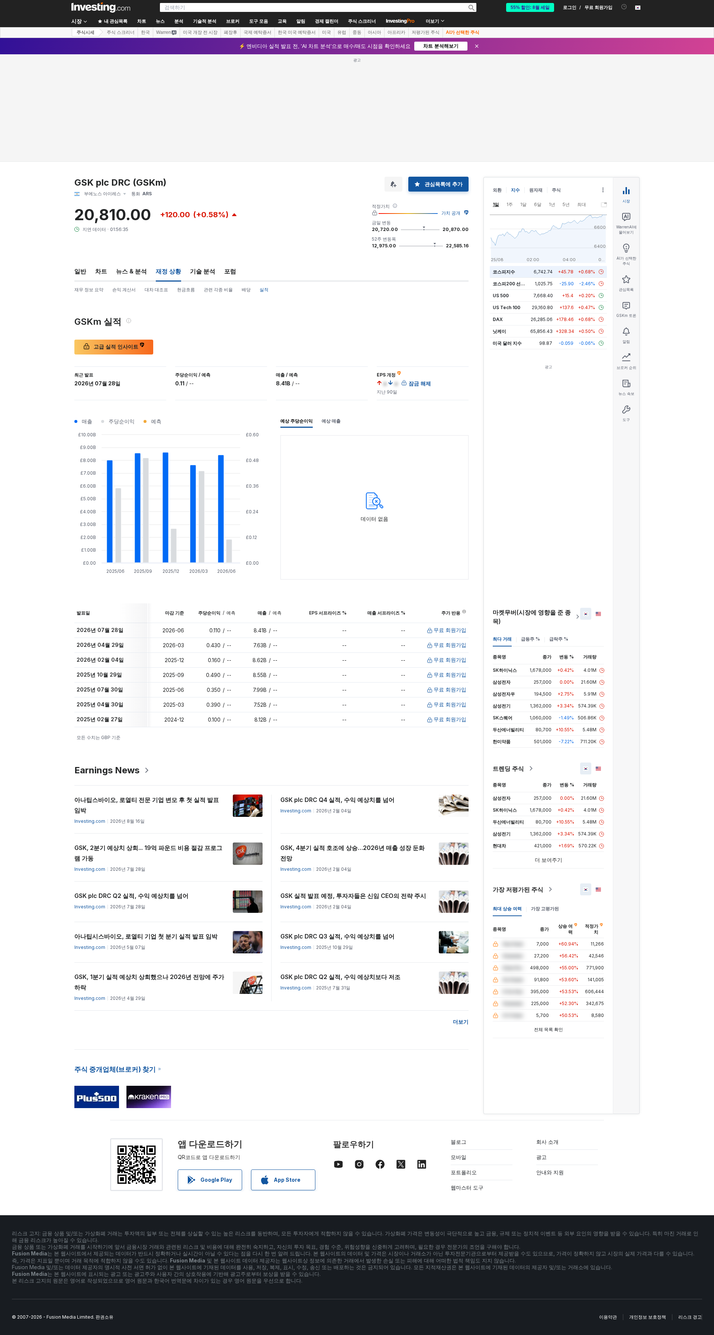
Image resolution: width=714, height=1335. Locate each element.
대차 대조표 (156, 289)
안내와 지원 (550, 1172)
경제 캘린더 (326, 21)
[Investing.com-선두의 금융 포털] (100, 7)
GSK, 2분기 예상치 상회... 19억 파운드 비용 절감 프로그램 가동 (148, 853)
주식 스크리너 (362, 21)
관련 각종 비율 (218, 289)
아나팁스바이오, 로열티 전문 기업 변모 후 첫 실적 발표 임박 (146, 805)
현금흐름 (186, 289)
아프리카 (396, 32)
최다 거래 (502, 639)
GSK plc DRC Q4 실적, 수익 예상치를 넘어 (337, 799)
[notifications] (624, 6)
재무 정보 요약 (88, 289)
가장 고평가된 (545, 908)
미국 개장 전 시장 (200, 32)
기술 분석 (202, 271)
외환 (497, 190)
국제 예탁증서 (257, 32)
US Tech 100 (506, 307)
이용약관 (608, 1317)
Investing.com (89, 821)
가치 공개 (450, 213)
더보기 (461, 1021)
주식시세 (85, 32)
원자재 (536, 190)
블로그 (458, 1142)
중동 (357, 32)
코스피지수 (504, 272)
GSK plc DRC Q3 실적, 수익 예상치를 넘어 (337, 936)
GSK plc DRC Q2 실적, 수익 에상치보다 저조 (340, 977)
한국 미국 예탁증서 (297, 32)
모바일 (458, 1157)
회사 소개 (547, 1142)
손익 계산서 (124, 289)
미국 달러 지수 (507, 343)
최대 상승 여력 (507, 908)
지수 (515, 190)
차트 (101, 271)
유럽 (341, 32)
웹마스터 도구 (467, 1187)
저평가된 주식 (426, 32)
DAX (498, 319)
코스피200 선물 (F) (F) (516, 283)
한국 (145, 32)
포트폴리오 (464, 1172)
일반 (80, 271)
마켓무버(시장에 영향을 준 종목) (532, 617)
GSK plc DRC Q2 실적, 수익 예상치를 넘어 (131, 895)
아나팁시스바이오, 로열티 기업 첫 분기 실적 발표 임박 (146, 936)
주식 (556, 190)
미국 (326, 32)
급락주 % (558, 639)
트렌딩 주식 (508, 768)
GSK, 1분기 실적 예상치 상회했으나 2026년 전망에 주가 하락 (149, 982)
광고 (541, 1157)
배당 (246, 289)
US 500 (501, 295)
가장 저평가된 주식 (518, 889)
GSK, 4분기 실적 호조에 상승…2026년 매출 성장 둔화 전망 (352, 853)
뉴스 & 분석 (131, 271)
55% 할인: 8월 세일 (530, 7)
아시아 (374, 32)
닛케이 (499, 331)
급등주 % (530, 639)
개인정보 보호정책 (647, 1317)
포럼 (230, 271)
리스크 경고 (690, 1317)
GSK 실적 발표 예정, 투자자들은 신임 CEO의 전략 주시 (353, 895)
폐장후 (230, 32)
